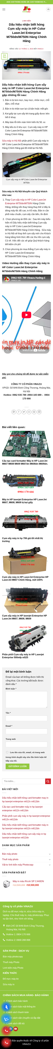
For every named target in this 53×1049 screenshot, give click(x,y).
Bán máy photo (9, 854)
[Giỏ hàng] (48, 9)
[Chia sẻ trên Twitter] (24, 412)
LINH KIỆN (26, 21)
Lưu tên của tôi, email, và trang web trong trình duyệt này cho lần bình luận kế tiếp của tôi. (26, 756)
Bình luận (11, 689)
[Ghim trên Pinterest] (34, 412)
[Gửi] (48, 781)
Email (9, 726)
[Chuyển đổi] (50, 854)
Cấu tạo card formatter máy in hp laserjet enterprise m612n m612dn (22, 809)
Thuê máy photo (10, 859)
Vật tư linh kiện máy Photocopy (17, 865)
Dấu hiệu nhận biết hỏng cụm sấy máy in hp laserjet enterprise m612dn (24, 836)
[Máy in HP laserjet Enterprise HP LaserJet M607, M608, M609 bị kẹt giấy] (26, 483)
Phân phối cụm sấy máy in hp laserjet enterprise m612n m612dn (26, 818)
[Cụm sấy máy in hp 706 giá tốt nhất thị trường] (26, 522)
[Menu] (4, 9)
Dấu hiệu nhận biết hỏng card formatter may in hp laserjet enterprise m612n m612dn (25, 800)
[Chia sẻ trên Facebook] (19, 412)
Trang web (11, 739)
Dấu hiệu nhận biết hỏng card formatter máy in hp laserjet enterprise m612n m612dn (25, 827)
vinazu (40, 49)
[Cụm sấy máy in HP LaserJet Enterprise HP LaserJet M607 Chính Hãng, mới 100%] (26, 560)
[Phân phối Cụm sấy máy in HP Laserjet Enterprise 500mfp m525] (26, 638)
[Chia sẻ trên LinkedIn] (39, 412)
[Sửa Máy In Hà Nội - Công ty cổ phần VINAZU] (26, 9)
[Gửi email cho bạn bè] (29, 412)
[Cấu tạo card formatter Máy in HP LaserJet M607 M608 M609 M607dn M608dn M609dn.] (26, 444)
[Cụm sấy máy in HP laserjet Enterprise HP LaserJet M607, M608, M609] (26, 599)
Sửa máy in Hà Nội (11, 141)
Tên (8, 713)
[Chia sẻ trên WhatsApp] (13, 412)
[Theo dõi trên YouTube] (15, 1029)
